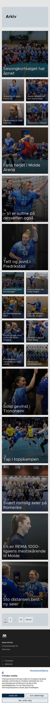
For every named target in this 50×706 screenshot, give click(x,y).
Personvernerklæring (39, 670)
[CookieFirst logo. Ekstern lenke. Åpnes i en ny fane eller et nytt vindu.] (3, 673)
